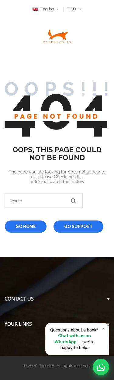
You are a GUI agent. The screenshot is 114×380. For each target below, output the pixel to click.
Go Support (78, 226)
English (47, 9)
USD (71, 9)
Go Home (26, 226)
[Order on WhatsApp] (101, 367)
